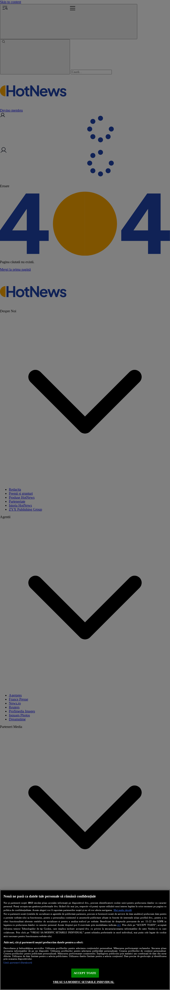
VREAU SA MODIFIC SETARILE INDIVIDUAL (83, 982)
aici (119, 924)
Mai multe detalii (123, 910)
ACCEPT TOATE (85, 973)
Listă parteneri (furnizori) (18, 962)
